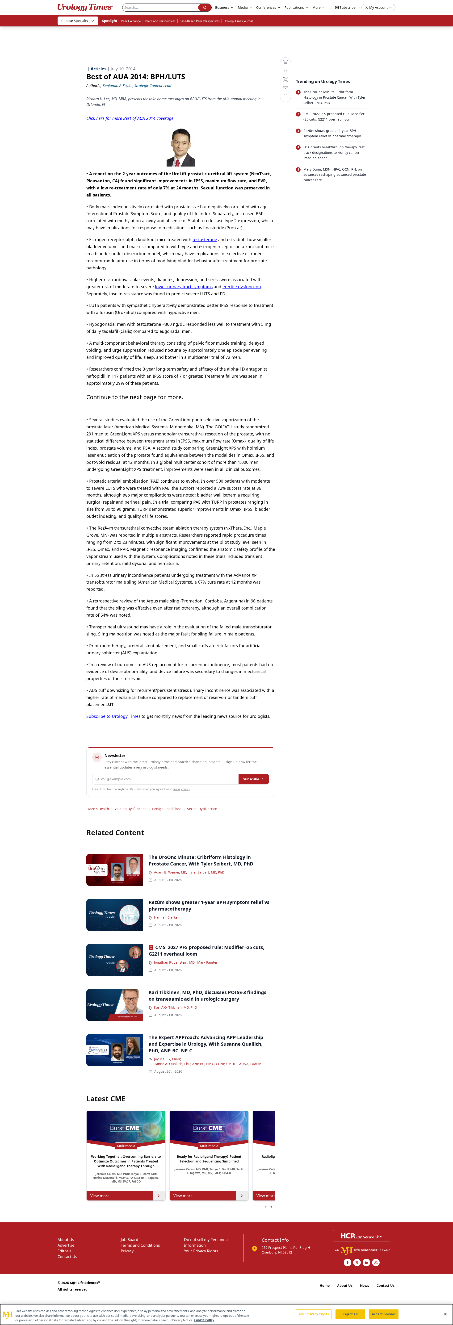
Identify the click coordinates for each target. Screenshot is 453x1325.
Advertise (66, 1245)
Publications (294, 7)
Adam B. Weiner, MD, (170, 872)
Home (325, 1285)
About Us (66, 1239)
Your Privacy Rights (201, 1251)
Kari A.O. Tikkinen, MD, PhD (175, 1007)
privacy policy (181, 789)
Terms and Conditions (140, 1245)
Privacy (127, 1251)
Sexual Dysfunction (202, 809)
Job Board (129, 1239)
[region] (226, 1314)
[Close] (445, 1314)
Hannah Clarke (165, 917)
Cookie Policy (204, 1320)
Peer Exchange (131, 21)
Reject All (350, 1314)
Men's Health (98, 809)
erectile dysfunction (241, 286)
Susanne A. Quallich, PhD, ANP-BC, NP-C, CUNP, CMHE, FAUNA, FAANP (206, 1064)
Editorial (65, 1251)
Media (243, 7)
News (364, 1285)
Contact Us (67, 1256)
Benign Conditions (166, 809)
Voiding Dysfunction (131, 809)
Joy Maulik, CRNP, (167, 1059)
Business (222, 7)
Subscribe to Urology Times (113, 716)
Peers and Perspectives (160, 21)
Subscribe (251, 779)
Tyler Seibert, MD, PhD (206, 872)
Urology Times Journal (238, 21)
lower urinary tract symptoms (184, 286)
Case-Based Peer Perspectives (200, 21)
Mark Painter (207, 962)
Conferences (266, 7)
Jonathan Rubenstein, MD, (174, 962)
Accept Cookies (383, 1314)
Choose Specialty (74, 20)
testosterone (205, 239)
